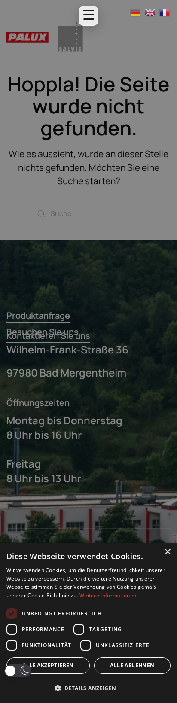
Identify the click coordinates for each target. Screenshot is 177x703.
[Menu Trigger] (88, 16)
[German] (135, 12)
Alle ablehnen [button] (132, 665)
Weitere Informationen (107, 595)
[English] (150, 12)
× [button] (167, 552)
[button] (17, 670)
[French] (165, 12)
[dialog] (88, 623)
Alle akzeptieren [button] (47, 665)
